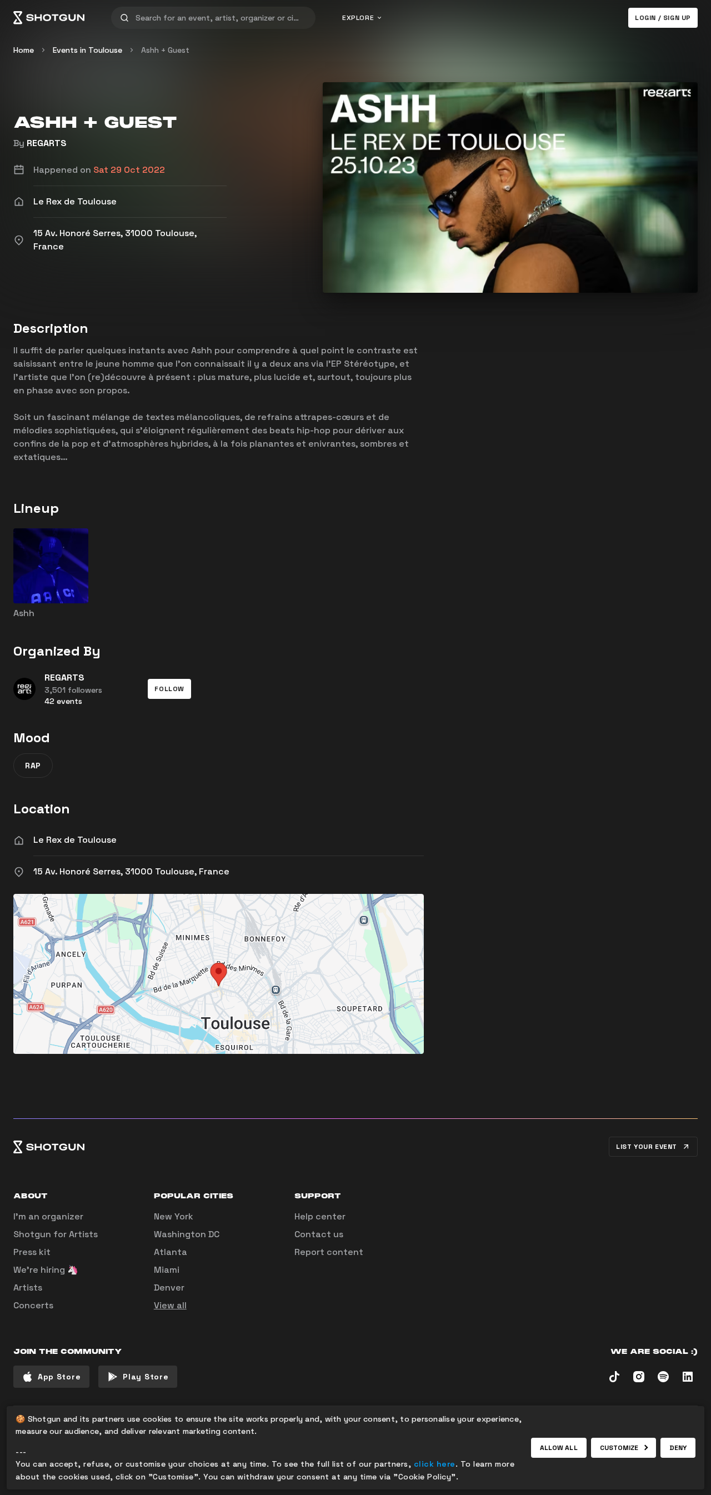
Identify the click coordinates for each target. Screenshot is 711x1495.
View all (170, 1305)
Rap (33, 766)
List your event (646, 1146)
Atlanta (170, 1252)
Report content (328, 1252)
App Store (59, 1377)
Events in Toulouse (87, 50)
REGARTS (47, 143)
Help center (320, 1216)
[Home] (48, 17)
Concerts (33, 1305)
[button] (169, 689)
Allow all (559, 1447)
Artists (27, 1287)
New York (173, 1216)
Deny (678, 1447)
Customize (619, 1447)
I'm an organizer (48, 1216)
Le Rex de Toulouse (75, 840)
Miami (166, 1270)
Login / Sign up (663, 17)
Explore (358, 17)
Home (23, 50)
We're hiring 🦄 (45, 1270)
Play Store (145, 1377)
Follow (169, 688)
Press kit (32, 1252)
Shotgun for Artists (55, 1234)
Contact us (318, 1234)
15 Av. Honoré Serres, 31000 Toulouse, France (131, 871)
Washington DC (186, 1234)
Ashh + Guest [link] (165, 50)
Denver (169, 1287)
